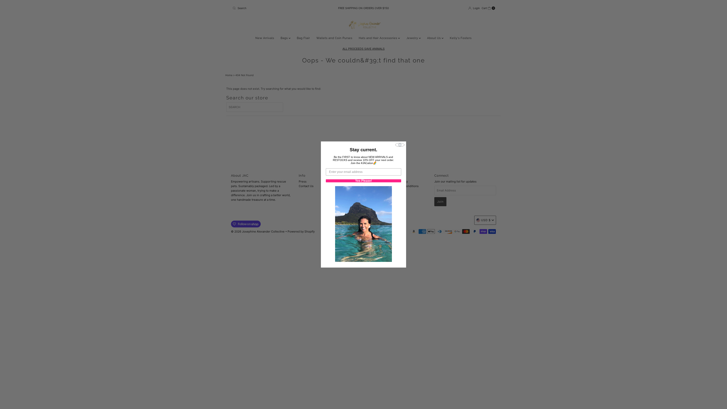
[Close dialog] (400, 145)
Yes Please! (363, 180)
